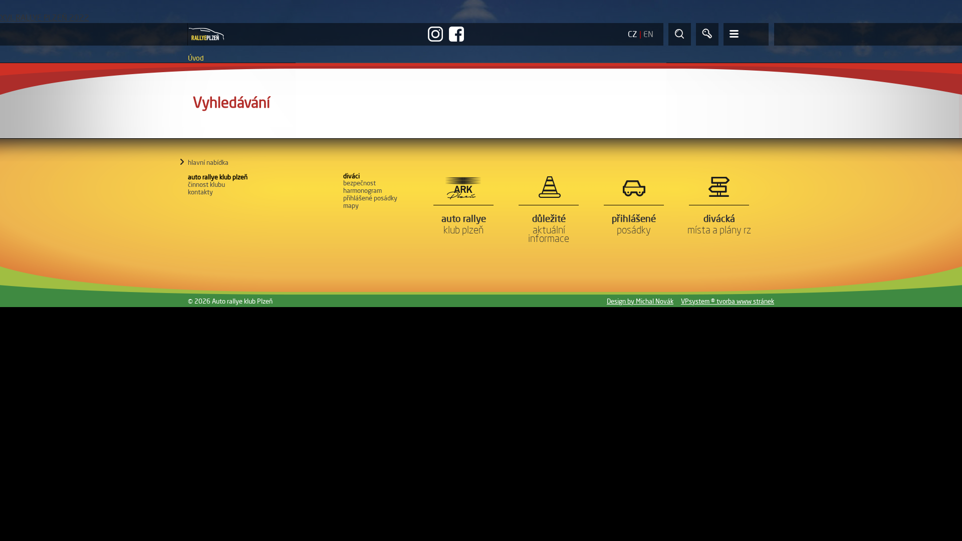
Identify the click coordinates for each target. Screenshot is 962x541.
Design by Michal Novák (640, 301)
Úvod (196, 58)
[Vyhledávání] (679, 34)
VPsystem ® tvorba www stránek (727, 301)
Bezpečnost (359, 183)
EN (648, 34)
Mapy (351, 205)
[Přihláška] (707, 34)
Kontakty (200, 192)
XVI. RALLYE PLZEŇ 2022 (44, 18)
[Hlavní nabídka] (746, 34)
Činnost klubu (206, 184)
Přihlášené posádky (370, 198)
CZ (632, 34)
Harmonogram (362, 190)
